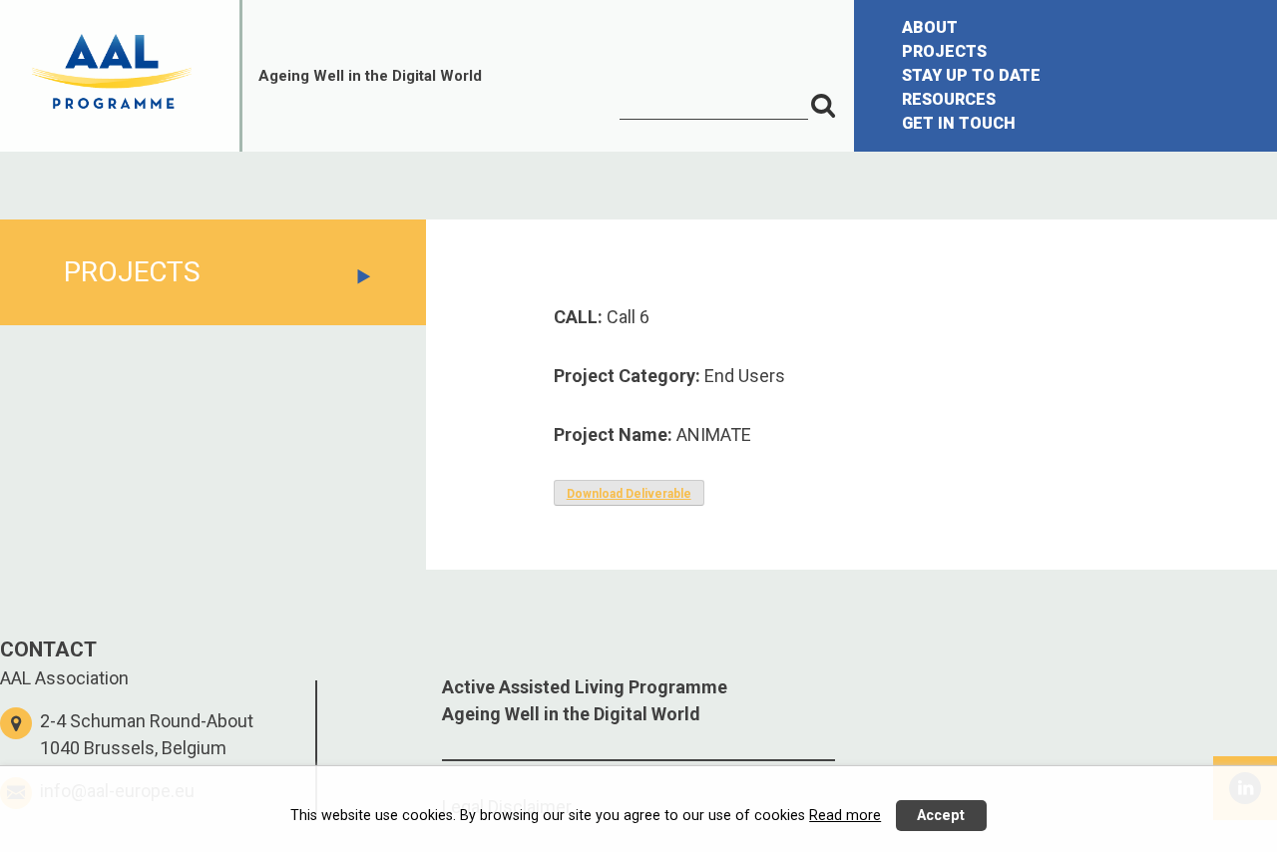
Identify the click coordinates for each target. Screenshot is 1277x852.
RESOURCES (949, 99)
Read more (845, 815)
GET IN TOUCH (959, 123)
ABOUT (930, 27)
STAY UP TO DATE (971, 75)
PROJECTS (944, 51)
